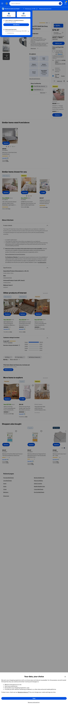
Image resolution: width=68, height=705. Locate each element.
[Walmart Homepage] (6, 3)
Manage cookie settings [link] (33, 702)
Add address (16, 24)
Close (34, 698)
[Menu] (2, 3)
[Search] (60, 3)
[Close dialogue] (65, 676)
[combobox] (35, 3)
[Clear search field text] (58, 3)
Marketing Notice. (23, 692)
